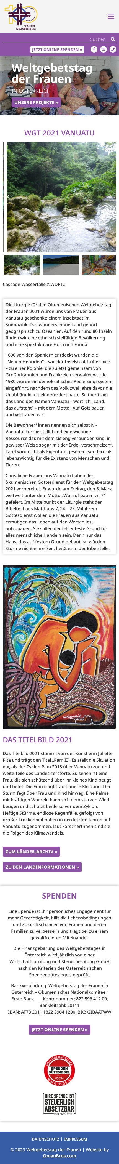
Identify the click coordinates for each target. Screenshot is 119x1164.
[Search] (113, 39)
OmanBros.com (59, 1156)
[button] (110, 16)
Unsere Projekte (34, 103)
